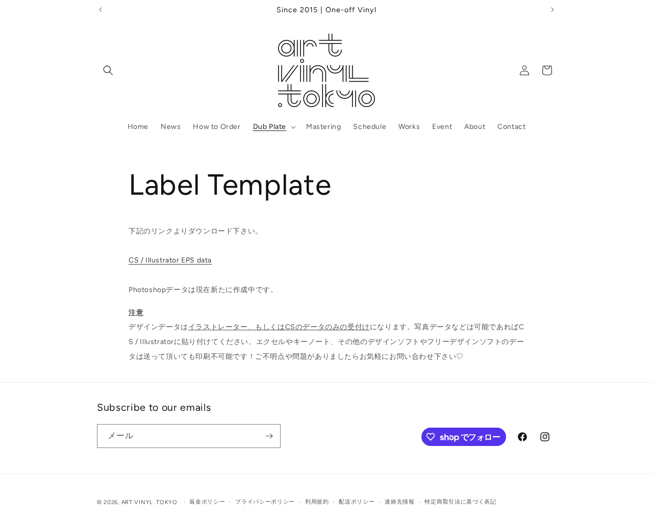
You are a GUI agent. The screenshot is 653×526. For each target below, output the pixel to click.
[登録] (269, 436)
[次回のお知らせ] (552, 9)
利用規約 (317, 501)
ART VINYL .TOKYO (149, 502)
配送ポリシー (356, 501)
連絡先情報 (400, 501)
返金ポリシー (207, 501)
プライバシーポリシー (265, 501)
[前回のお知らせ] (100, 9)
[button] (108, 70)
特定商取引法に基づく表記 (460, 501)
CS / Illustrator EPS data (170, 260)
